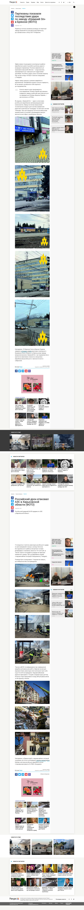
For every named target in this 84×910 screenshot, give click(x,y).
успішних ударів (26, 351)
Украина (33, 2)
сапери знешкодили (43, 760)
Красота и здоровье (50, 2)
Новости (22, 2)
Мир (38, 2)
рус (69, 2)
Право (27, 2)
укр (68, 2)
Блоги (41, 2)
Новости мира (18, 8)
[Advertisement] (34, 48)
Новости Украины (19, 898)
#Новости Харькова (45, 774)
